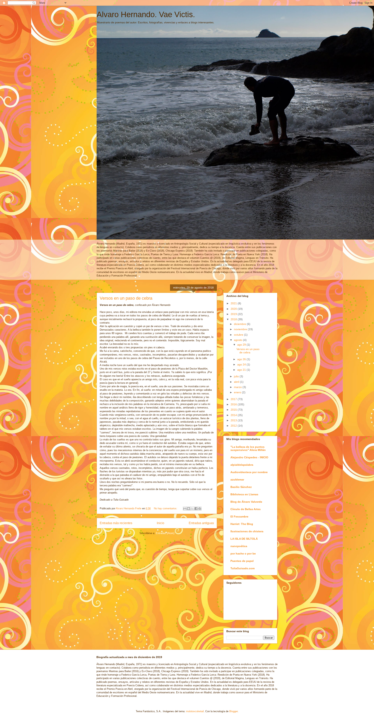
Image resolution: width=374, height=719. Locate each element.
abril (237, 381)
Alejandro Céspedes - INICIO (249, 457)
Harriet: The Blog (241, 523)
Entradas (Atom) (165, 533)
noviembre (241, 329)
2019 (234, 314)
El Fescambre (239, 516)
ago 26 (242, 359)
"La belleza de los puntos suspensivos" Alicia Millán (248, 448)
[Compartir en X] (192, 508)
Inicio (160, 523)
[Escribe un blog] (189, 508)
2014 (234, 415)
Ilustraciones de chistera (246, 531)
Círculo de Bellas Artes (245, 509)
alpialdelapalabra (241, 464)
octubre (239, 334)
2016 (234, 404)
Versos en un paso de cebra (126, 298)
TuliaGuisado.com (242, 568)
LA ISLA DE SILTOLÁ (244, 538)
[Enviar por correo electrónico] (185, 508)
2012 (234, 425)
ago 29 (242, 344)
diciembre (240, 324)
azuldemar (237, 479)
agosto (238, 339)
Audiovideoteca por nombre (249, 472)
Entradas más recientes (116, 523)
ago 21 (242, 369)
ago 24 (242, 364)
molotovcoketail (195, 711)
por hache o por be (243, 553)
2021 (234, 303)
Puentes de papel (242, 560)
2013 (234, 420)
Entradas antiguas (201, 523)
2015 (234, 409)
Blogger (233, 711)
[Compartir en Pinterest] (200, 508)
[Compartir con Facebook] (196, 508)
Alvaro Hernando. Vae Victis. (146, 14)
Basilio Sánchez (241, 486)
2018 (234, 319)
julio (237, 376)
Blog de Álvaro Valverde (246, 501)
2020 (234, 308)
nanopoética (238, 546)
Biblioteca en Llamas (244, 494)
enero (238, 392)
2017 (234, 399)
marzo (238, 387)
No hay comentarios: (166, 508)
